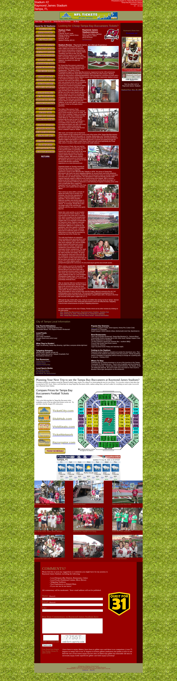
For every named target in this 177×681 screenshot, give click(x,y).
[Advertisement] (110, 21)
